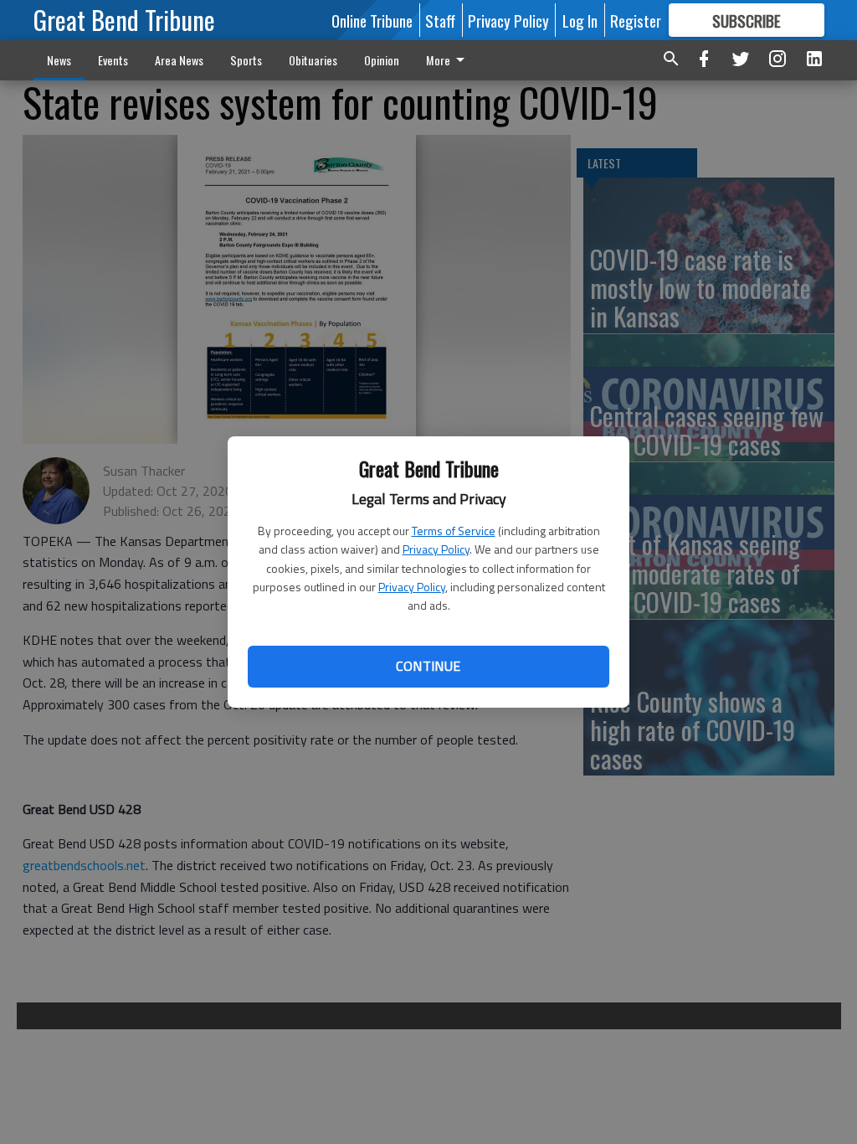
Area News (179, 60)
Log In (580, 20)
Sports (246, 60)
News (59, 60)
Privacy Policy (436, 549)
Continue (428, 666)
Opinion (381, 60)
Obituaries (313, 60)
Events (113, 60)
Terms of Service (453, 530)
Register (635, 20)
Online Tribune (372, 20)
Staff (440, 20)
